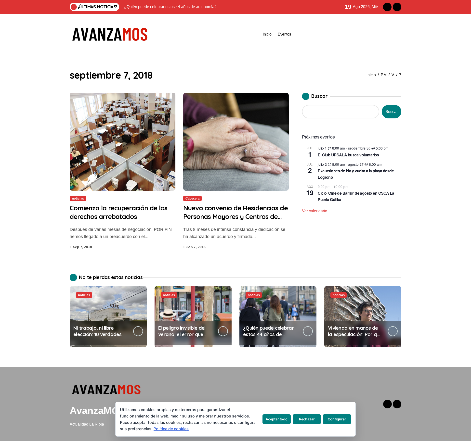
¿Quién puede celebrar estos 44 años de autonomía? (268, 334)
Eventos (284, 34)
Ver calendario (314, 211)
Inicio (267, 34)
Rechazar (307, 419)
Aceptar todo (277, 419)
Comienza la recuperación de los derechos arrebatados (118, 212)
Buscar (319, 96)
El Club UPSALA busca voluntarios (348, 155)
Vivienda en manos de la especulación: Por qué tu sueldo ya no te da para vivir (355, 337)
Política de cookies (171, 428)
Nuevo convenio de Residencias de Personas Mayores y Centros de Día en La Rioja (235, 216)
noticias (78, 198)
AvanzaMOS (98, 410)
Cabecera (192, 198)
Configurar (337, 419)
